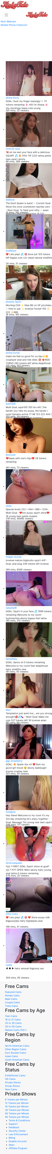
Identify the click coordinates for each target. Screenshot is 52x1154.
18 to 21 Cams (13, 1019)
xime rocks (12, 913)
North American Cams (17, 1045)
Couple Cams (12, 1002)
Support (13, 1123)
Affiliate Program (18, 1148)
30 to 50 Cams (13, 1026)
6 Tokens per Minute (16, 1099)
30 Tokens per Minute (17, 1109)
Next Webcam (8, 21)
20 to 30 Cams (13, 1023)
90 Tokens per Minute (17, 1116)
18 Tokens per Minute (16, 1106)
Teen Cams (11, 1016)
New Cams (11, 1089)
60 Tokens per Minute (17, 1113)
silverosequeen (14, 862)
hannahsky (11, 658)
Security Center (17, 1130)
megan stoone (13, 556)
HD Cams (10, 1078)
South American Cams (17, 1059)
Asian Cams (11, 1056)
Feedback (14, 1127)
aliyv (8, 709)
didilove (10, 199)
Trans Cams (11, 1005)
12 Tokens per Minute (16, 1103)
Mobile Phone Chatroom (14, 24)
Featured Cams (13, 992)
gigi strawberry (14, 760)
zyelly (9, 964)
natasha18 (11, 607)
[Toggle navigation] (6, 15)
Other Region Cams (15, 1049)
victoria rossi (13, 148)
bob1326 (10, 403)
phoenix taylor (14, 301)
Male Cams (11, 998)
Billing (12, 1137)
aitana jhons (12, 97)
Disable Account (18, 1141)
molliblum (11, 250)
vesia (8, 505)
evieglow (11, 811)
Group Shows (12, 1085)
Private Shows (13, 1082)
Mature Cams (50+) (16, 1029)
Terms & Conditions (19, 1120)
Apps (11, 1144)
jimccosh (10, 454)
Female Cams (12, 995)
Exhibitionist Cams (15, 1075)
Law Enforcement (18, 1134)
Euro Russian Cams (15, 1052)
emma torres (13, 352)
